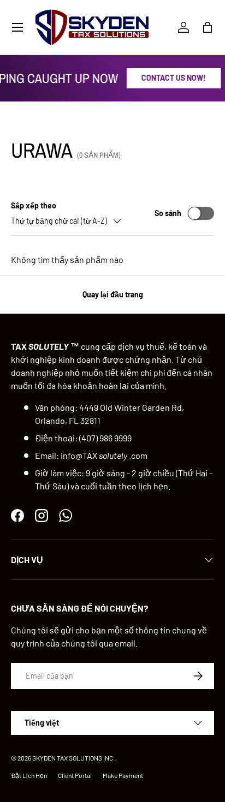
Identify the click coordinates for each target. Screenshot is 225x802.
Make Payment (123, 775)
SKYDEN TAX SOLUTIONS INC (72, 758)
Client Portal (75, 775)
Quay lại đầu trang (112, 294)
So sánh (168, 213)
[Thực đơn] (17, 27)
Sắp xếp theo (33, 205)
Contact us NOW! (172, 77)
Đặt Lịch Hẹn (29, 775)
